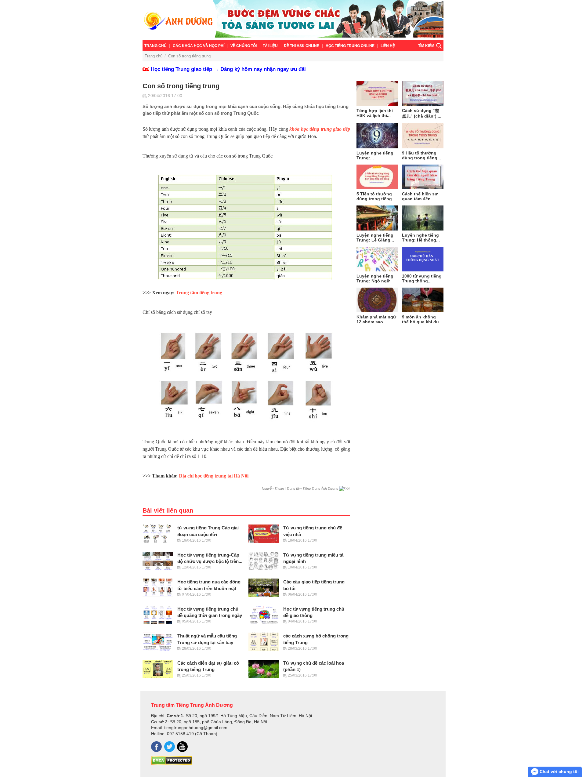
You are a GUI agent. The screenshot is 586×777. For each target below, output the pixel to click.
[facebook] (156, 746)
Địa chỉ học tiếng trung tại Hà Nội (213, 475)
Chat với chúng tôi (558, 771)
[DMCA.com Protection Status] (171, 763)
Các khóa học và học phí (198, 46)
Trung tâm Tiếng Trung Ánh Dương (192, 705)
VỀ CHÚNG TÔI (243, 46)
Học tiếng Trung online (350, 46)
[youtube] (182, 746)
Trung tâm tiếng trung (199, 292)
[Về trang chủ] (293, 20)
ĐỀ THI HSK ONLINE (301, 46)
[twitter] (169, 746)
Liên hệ (388, 46)
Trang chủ (155, 46)
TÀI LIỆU (270, 46)
